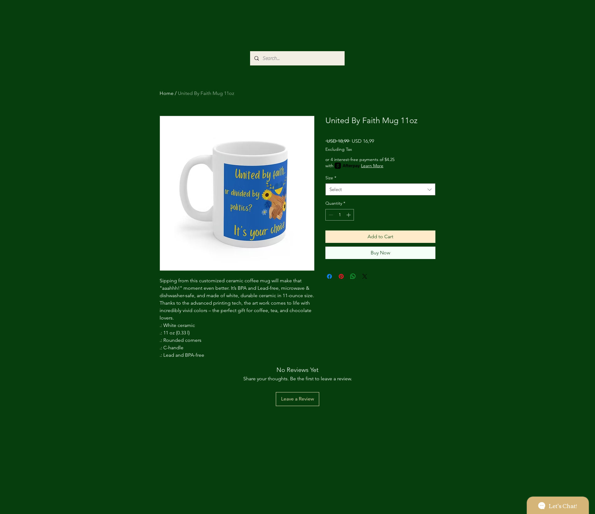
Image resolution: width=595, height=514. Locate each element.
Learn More (372, 165)
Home (167, 93)
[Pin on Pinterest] (341, 276)
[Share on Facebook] (329, 276)
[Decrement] (330, 214)
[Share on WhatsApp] (353, 276)
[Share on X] (364, 276)
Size (330, 178)
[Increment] (349, 214)
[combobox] (380, 189)
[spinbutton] (339, 214)
